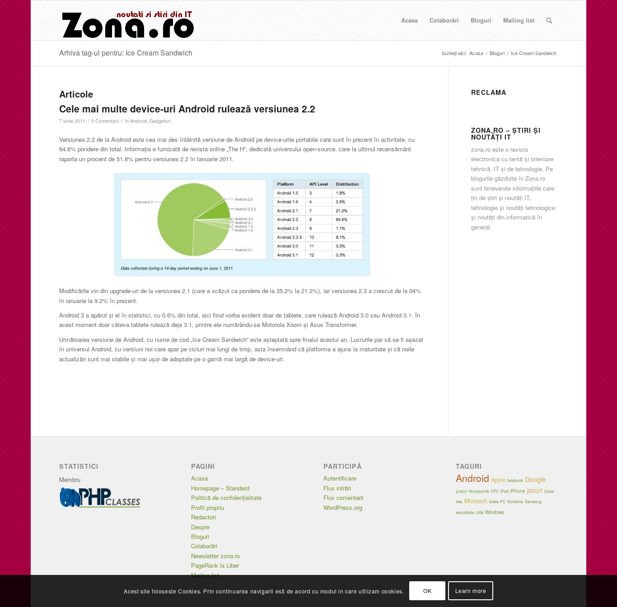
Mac (459, 501)
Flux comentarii (343, 497)
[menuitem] (409, 20)
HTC (495, 491)
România (515, 501)
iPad (504, 491)
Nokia (493, 501)
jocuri (534, 490)
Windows (494, 512)
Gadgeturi (160, 120)
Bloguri (200, 536)
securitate (465, 512)
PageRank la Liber (215, 565)
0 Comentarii (105, 120)
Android (138, 120)
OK (427, 591)
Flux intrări (337, 488)
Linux (549, 491)
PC (502, 501)
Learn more (470, 591)
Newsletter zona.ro (215, 555)
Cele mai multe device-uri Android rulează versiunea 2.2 (187, 108)
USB (479, 512)
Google (535, 479)
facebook (515, 480)
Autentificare (339, 478)
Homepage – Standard (220, 488)
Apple (498, 480)
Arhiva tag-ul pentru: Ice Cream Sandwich (125, 52)
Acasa (199, 478)
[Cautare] (549, 20)
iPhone (517, 491)
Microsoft (475, 501)
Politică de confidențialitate (226, 497)
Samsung (533, 501)
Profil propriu (207, 507)
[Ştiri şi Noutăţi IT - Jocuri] (127, 20)
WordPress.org (342, 507)
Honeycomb (478, 491)
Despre (200, 527)
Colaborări (204, 546)
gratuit (461, 491)
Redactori (203, 517)
